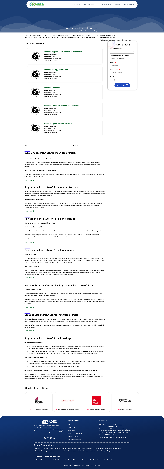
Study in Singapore (107, 451)
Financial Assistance (75, 433)
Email (112, 77)
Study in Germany (41, 451)
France (78, 460)
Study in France (115, 448)
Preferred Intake (116, 49)
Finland (109, 460)
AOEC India (85, 465)
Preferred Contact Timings (119, 56)
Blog (69, 425)
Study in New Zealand (101, 448)
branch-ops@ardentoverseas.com (115, 437)
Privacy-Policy (73, 436)
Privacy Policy (95, 465)
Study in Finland (83, 451)
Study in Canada (60, 448)
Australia (53, 460)
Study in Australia (74, 448)
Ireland (60, 460)
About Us (71, 428)
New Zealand (69, 460)
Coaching (71, 430)
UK (41, 460)
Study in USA (39, 448)
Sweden (92, 460)
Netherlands (101, 460)
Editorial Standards (74, 439)
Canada (46, 460)
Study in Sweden (54, 451)
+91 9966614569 (110, 435)
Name (112, 63)
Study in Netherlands (69, 451)
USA (36, 460)
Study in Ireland (87, 448)
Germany (85, 460)
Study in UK (49, 448)
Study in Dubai (94, 451)
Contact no (114, 70)
